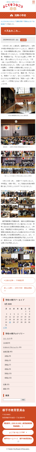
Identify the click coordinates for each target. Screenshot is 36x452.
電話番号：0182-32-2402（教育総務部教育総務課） (18, 424)
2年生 (7, 360)
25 (10, 322)
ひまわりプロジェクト (11, 347)
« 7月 (5, 328)
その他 (5, 343)
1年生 (7, 356)
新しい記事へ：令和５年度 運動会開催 (18, 288)
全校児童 (23, 40)
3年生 (7, 365)
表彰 (4, 389)
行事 (4, 384)
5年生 (7, 373)
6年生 (7, 378)
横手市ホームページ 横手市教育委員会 (18, 438)
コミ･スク (6, 338)
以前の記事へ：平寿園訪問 (14, 280)
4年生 (7, 369)
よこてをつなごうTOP (17, 432)
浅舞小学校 (20, 15)
